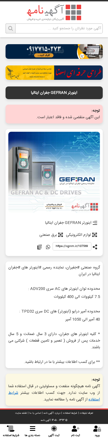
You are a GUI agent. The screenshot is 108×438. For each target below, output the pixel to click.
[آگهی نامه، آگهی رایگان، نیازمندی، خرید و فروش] (54, 12)
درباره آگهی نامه (51, 413)
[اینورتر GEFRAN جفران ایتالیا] (54, 173)
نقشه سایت (21, 413)
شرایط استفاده (70, 413)
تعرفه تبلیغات (86, 413)
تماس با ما (35, 413)
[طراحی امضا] (54, 78)
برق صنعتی (48, 235)
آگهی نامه (46, 420)
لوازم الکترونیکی (78, 235)
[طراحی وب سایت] (54, 57)
